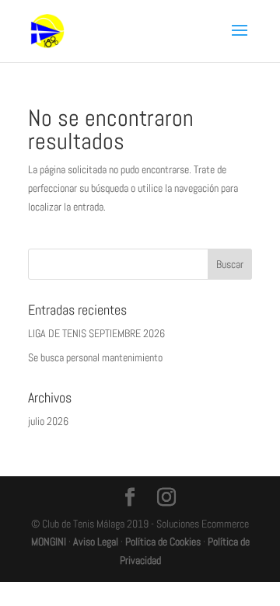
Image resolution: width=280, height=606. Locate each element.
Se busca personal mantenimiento (95, 357)
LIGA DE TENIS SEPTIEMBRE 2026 (96, 333)
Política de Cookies (163, 542)
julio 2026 (48, 421)
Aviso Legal (95, 542)
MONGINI (48, 542)
